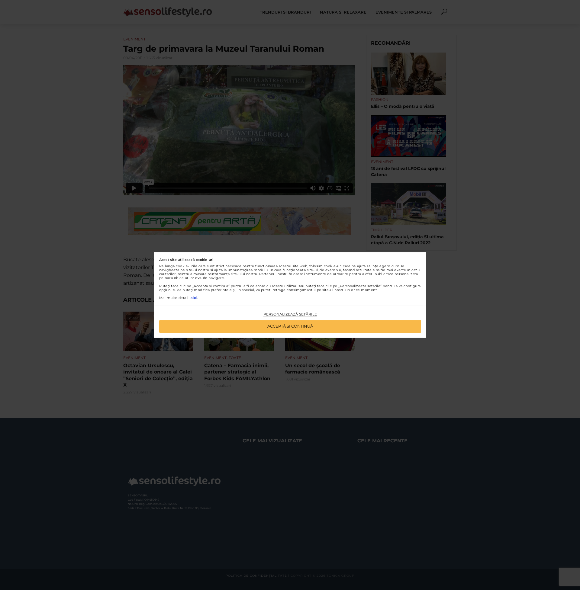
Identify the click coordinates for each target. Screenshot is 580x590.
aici (194, 298)
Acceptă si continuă (290, 326)
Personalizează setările (290, 314)
